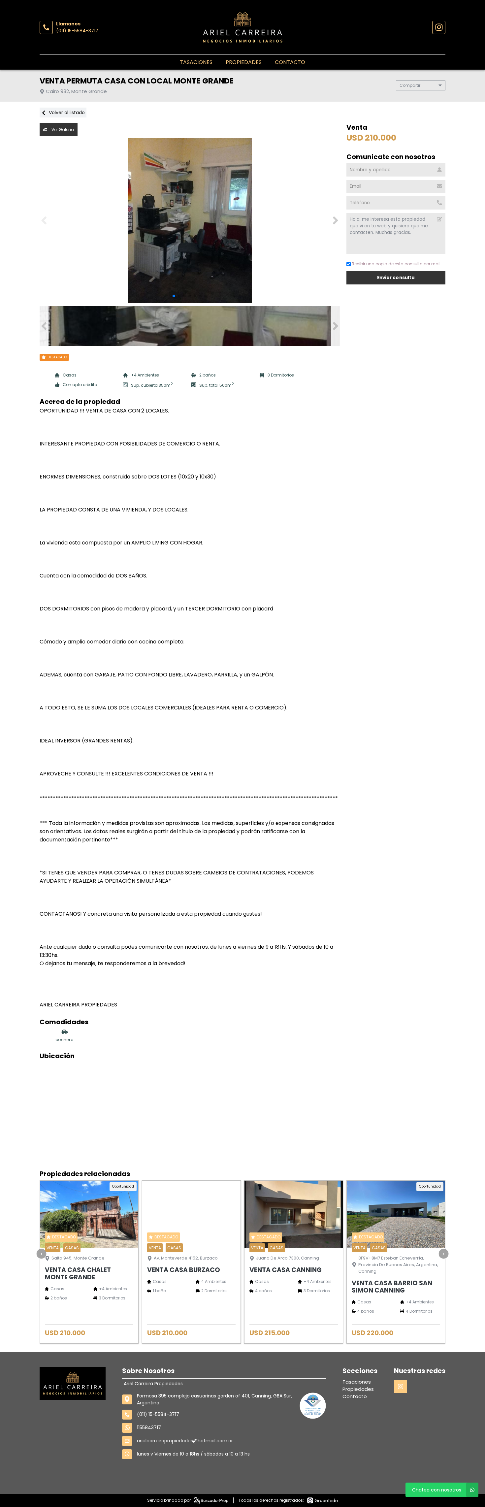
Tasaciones (196, 62)
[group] (190, 220)
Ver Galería (62, 129)
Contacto (290, 62)
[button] (335, 220)
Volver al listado (66, 112)
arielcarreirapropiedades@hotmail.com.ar (185, 1440)
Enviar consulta (395, 278)
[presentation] (42, 1254)
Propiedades (244, 62)
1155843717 (149, 1427)
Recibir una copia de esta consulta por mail (396, 264)
